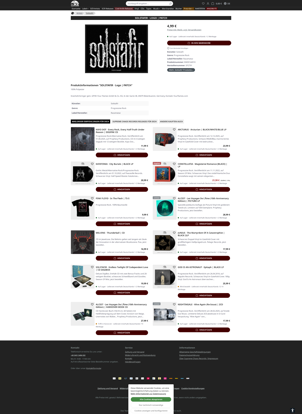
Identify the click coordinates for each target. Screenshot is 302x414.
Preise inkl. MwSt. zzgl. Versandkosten (184, 30)
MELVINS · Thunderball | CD (110, 232)
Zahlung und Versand (134, 352)
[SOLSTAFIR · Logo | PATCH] (116, 48)
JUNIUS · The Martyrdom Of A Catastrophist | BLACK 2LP (201, 234)
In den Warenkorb (200, 43)
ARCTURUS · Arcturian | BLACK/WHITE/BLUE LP (202, 129)
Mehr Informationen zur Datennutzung (148, 393)
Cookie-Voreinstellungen (193, 388)
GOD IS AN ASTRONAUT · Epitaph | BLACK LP (201, 267)
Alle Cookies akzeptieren (151, 399)
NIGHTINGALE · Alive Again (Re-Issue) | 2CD (200, 304)
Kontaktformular (93, 368)
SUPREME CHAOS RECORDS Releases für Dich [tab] (135, 121)
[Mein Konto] (208, 3)
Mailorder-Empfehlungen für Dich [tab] (90, 121)
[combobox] (147, 3)
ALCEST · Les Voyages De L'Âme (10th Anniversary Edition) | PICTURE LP (203, 199)
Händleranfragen (133, 361)
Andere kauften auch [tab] (171, 121)
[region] (116, 49)
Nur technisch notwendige (151, 405)
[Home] (72, 13)
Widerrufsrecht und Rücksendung (140, 355)
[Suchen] (170, 3)
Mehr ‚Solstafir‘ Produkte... (181, 70)
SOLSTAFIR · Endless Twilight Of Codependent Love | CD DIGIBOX (122, 268)
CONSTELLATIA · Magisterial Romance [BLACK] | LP (202, 165)
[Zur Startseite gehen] (75, 3)
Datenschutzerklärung (189, 355)
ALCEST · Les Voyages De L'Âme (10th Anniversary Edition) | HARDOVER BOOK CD (121, 305)
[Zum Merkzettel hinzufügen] (91, 129)
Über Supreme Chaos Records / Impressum (198, 358)
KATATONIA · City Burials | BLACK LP (114, 164)
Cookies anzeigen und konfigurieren (151, 410)
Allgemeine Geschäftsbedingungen (195, 352)
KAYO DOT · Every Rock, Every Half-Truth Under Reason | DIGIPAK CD (120, 130)
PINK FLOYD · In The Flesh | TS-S (112, 198)
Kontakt (128, 358)
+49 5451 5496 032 (78, 355)
